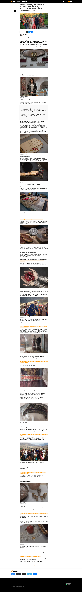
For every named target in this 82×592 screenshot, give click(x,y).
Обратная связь (30, 581)
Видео (59, 571)
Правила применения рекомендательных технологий (19, 581)
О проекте (12, 579)
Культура (28, 561)
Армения (25, 561)
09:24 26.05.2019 (22, 12)
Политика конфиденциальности (49, 579)
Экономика (34, 571)
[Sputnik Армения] (16, 2)
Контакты (25, 579)
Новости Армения (33, 561)
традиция (41, 561)
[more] (15, 11)
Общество (21, 561)
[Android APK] (68, 584)
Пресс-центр (64, 571)
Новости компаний (40, 579)
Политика (38, 571)
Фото (51, 571)
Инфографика (55, 571)
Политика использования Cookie (60, 579)
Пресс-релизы (33, 579)
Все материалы (24, 35)
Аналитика (47, 571)
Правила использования (18, 579)
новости (25, 571)
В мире (42, 571)
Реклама (29, 579)
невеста (38, 561)
